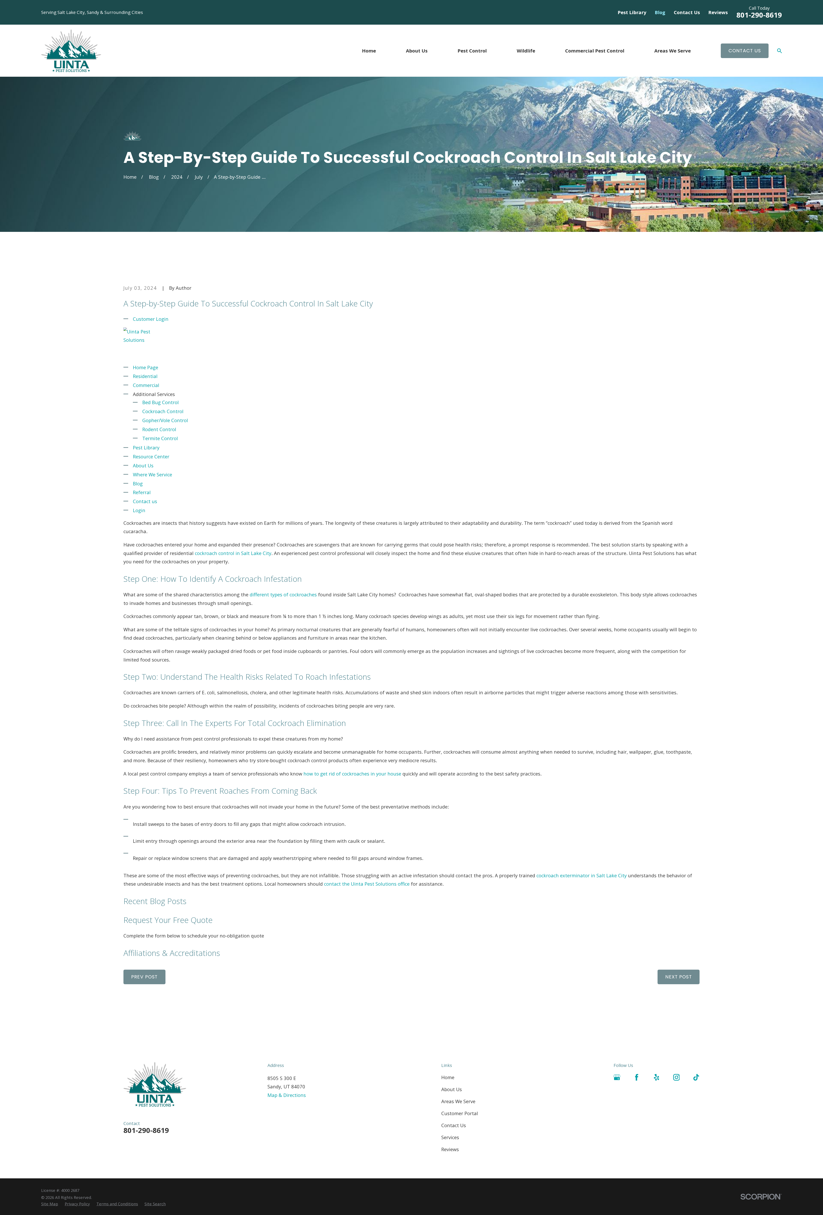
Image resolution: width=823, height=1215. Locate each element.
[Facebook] (636, 1077)
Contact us (145, 501)
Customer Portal (459, 1113)
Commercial (146, 385)
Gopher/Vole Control (165, 420)
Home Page (145, 367)
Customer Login (150, 319)
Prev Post (144, 977)
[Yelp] (656, 1077)
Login (139, 510)
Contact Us (687, 12)
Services (450, 1137)
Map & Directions (286, 1095)
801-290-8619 (759, 15)
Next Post (678, 977)
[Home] (71, 50)
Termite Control (160, 438)
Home (447, 1077)
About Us (143, 465)
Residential (145, 376)
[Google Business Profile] (617, 1077)
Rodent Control (159, 429)
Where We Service (152, 474)
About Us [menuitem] (417, 50)
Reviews (718, 12)
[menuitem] (49, 1204)
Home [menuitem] (369, 50)
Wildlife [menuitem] (526, 50)
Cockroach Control (162, 411)
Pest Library (632, 12)
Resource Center (151, 456)
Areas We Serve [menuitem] (672, 50)
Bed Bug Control (160, 402)
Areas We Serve (458, 1101)
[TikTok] (696, 1077)
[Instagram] (676, 1077)
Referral (142, 492)
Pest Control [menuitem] (472, 50)
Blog (660, 12)
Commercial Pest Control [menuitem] (594, 50)
